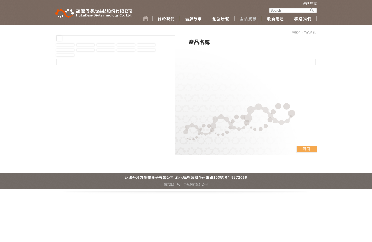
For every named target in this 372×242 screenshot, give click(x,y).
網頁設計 (170, 184)
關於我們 (166, 18)
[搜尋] (312, 10)
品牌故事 (193, 18)
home (147, 18)
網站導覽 (310, 3)
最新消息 (275, 18)
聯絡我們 (303, 18)
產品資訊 (248, 18)
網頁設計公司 (199, 184)
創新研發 (221, 18)
